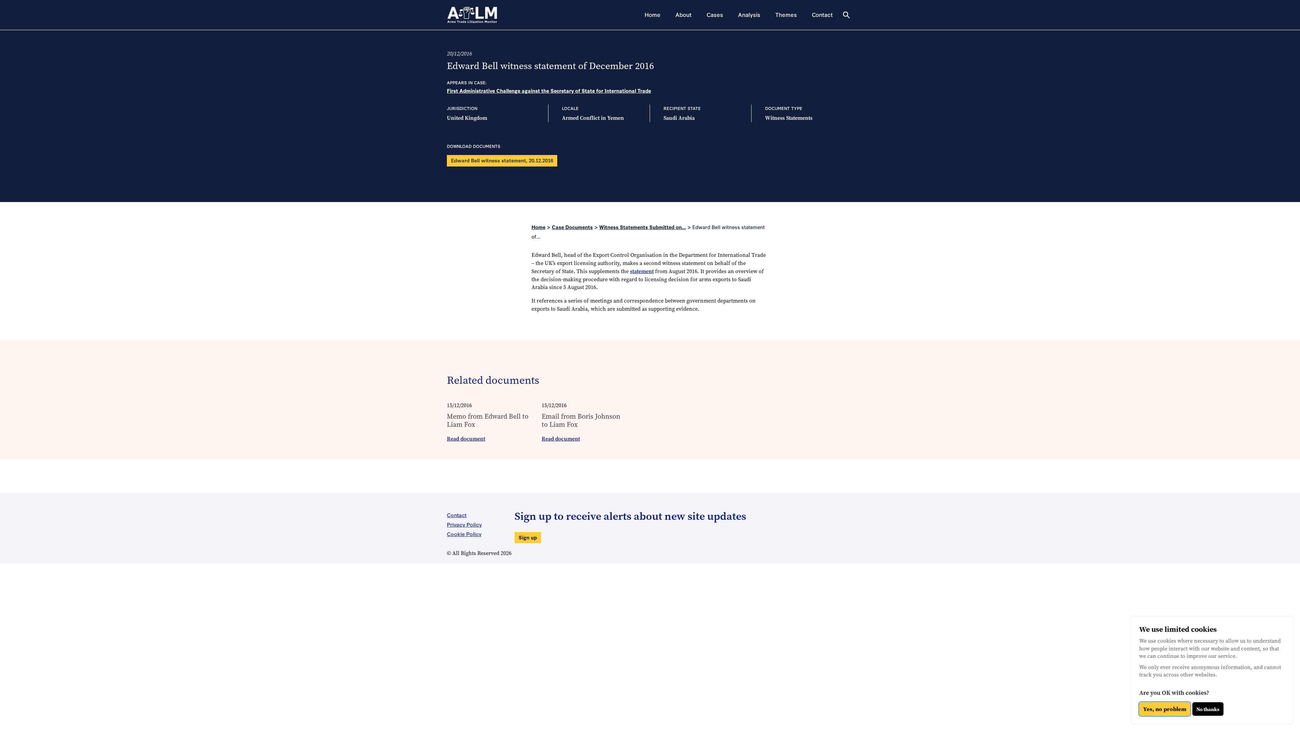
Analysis (749, 14)
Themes (786, 14)
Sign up (528, 537)
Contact (822, 14)
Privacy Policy (464, 524)
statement (642, 271)
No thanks (1207, 709)
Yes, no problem (1164, 709)
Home (652, 14)
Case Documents (572, 226)
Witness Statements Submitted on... (642, 226)
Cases (715, 14)
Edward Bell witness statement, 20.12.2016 (502, 160)
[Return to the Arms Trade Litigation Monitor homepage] (472, 15)
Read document (466, 438)
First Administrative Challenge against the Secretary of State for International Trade (549, 90)
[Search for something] (846, 15)
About (683, 14)
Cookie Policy (464, 533)
